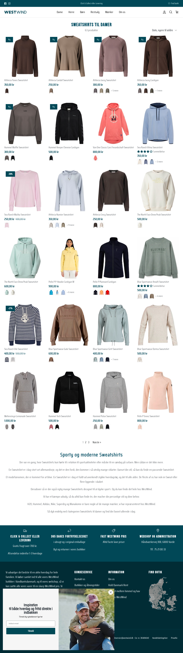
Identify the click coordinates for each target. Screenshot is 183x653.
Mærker (109, 12)
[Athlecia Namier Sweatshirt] (69, 190)
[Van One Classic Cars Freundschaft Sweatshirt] (113, 123)
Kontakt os (79, 579)
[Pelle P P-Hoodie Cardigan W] (69, 258)
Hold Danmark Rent (118, 585)
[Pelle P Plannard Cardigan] (113, 258)
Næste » (97, 442)
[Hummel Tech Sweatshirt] (69, 392)
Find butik (175, 3)
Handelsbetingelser (160, 638)
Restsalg (95, 12)
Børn (82, 12)
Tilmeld (31, 631)
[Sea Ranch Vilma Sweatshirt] (158, 123)
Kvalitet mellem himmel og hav (124, 591)
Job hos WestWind (117, 597)
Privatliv (174, 638)
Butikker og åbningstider (87, 585)
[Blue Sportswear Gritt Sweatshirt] (113, 325)
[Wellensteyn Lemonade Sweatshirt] (25, 392)
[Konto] (164, 12)
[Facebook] (5, 3)
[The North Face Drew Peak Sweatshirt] (158, 190)
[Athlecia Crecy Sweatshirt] (113, 190)
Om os (122, 12)
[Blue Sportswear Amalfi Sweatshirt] (158, 258)
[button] (145, 151)
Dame (60, 12)
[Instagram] (9, 3)
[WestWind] (15, 12)
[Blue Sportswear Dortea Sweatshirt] (158, 325)
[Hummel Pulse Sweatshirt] (113, 392)
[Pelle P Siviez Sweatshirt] (158, 392)
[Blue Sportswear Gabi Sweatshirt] (69, 325)
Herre (71, 12)
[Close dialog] (110, 592)
